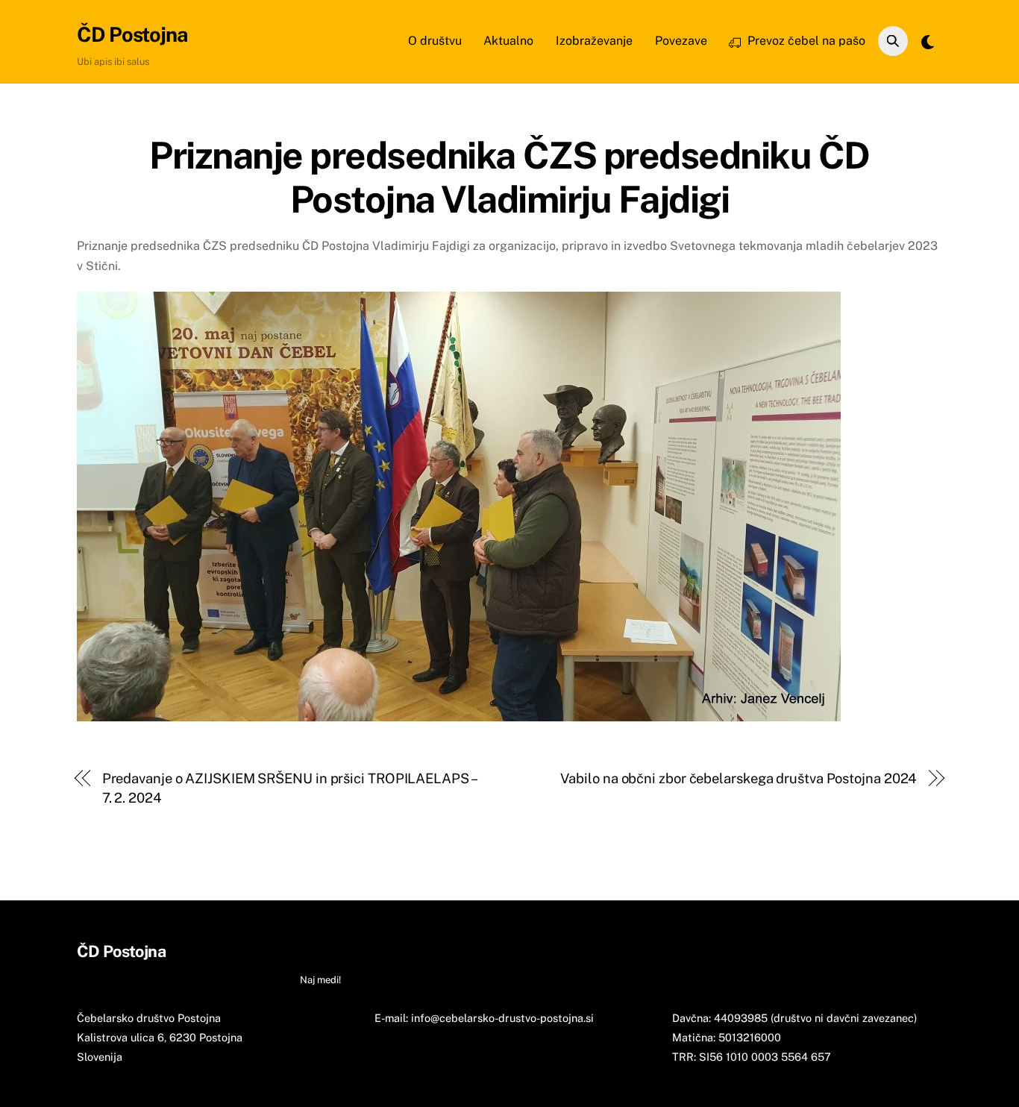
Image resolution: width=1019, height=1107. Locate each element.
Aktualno (508, 41)
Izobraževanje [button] (451, 950)
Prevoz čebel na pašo (804, 41)
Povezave (681, 41)
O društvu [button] (324, 950)
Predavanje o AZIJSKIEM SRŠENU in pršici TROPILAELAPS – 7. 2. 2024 (289, 788)
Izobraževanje (594, 41)
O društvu (435, 41)
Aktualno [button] (383, 950)
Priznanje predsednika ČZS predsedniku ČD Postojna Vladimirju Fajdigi (509, 178)
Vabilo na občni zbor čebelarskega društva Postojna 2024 (738, 778)
